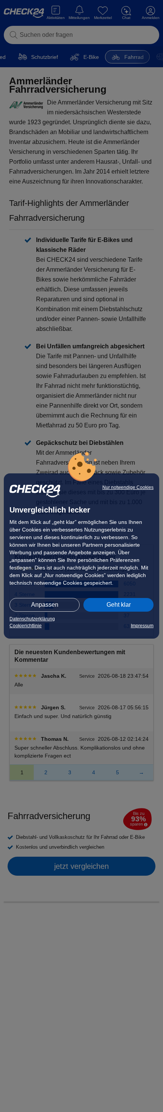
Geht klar (119, 604)
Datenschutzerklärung (32, 619)
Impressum (142, 625)
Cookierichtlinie (25, 625)
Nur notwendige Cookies (128, 487)
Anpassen (44, 604)
